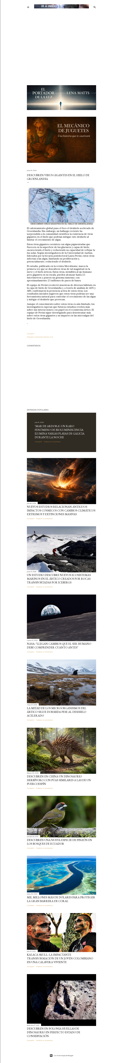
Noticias (46, 337)
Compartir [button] (30, 334)
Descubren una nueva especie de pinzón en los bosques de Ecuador (59, 842)
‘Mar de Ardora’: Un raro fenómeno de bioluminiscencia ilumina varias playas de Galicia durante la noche (59, 431)
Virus (51, 337)
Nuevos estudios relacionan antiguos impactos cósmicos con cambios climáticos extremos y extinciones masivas (61, 510)
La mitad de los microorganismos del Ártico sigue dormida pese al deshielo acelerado (56, 711)
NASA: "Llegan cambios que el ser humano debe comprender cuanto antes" (59, 645)
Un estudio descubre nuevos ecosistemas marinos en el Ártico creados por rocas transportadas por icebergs (59, 578)
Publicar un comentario (52, 442)
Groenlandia (38, 337)
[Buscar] (94, 6)
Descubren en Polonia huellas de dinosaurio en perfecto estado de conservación (53, 1032)
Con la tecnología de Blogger (63, 1055)
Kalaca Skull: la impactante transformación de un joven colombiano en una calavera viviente (60, 958)
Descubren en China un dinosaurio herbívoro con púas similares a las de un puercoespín (59, 780)
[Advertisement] (61, 26)
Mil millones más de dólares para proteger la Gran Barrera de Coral (61, 899)
